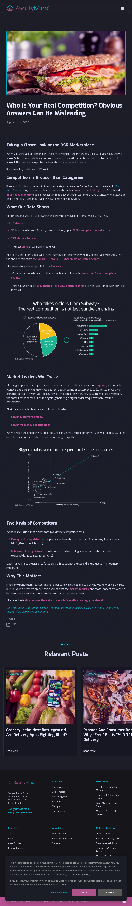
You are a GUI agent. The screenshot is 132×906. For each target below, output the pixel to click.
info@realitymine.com (20, 812)
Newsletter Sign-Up (17, 848)
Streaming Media (60, 796)
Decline (110, 892)
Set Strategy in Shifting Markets (107, 789)
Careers (56, 843)
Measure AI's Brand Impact (106, 813)
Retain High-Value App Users (107, 797)
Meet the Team (59, 833)
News (11, 838)
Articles (12, 833)
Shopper (56, 806)
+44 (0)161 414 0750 (18, 809)
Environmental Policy (106, 843)
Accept (84, 892)
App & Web (57, 787)
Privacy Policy (83, 874)
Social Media (58, 791)
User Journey (58, 811)
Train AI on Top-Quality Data (107, 805)
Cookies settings (58, 892)
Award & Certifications (63, 838)
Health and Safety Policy (108, 838)
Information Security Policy (106, 850)
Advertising (57, 801)
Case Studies (14, 843)
